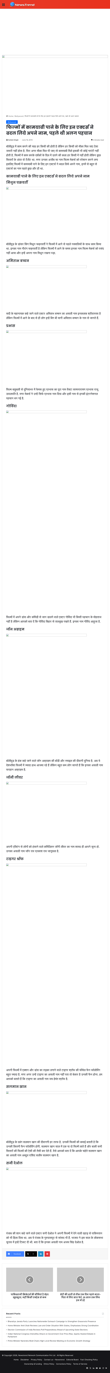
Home (10, 116)
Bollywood (19, 116)
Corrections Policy (63, 1364)
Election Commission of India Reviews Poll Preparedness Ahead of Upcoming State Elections (48, 1330)
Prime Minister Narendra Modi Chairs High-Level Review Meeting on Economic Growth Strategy (49, 1341)
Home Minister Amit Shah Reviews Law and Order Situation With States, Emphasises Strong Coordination (53, 1325)
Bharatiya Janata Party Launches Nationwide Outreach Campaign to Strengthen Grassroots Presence (52, 1321)
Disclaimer (25, 1360)
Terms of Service (80, 1364)
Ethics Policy (49, 1364)
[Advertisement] (55, 29)
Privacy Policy (36, 1360)
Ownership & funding (33, 1364)
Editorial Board (72, 1360)
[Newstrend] (22, 4)
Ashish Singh (13, 140)
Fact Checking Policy (89, 1360)
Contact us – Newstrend (54, 1360)
